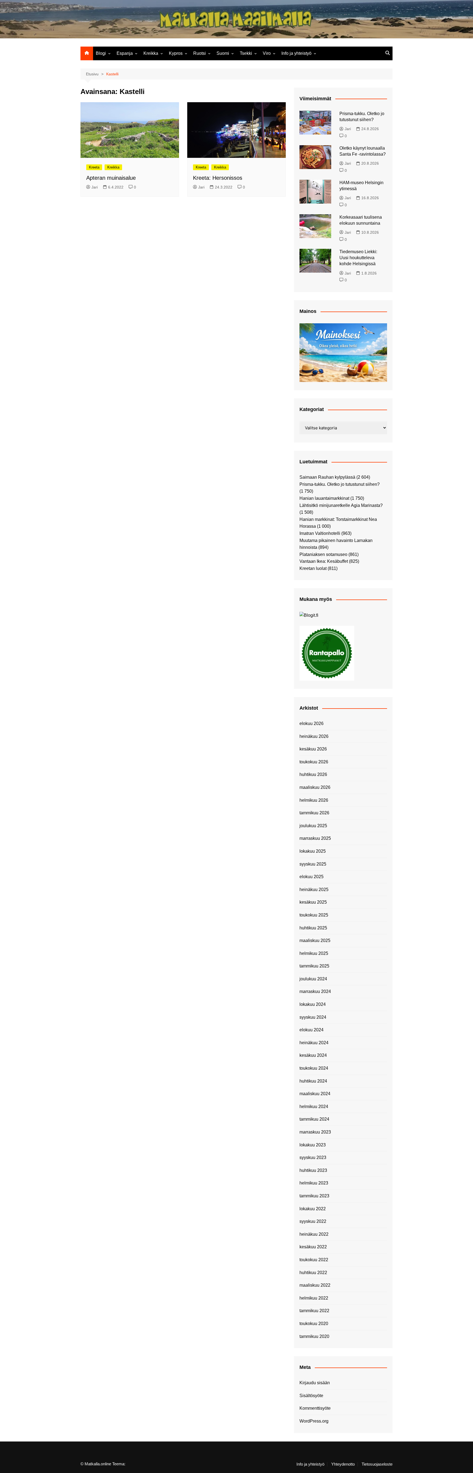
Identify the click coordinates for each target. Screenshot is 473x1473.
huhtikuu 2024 (313, 1081)
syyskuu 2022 (312, 1221)
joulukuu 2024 (313, 979)
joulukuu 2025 (313, 825)
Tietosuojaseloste (377, 1464)
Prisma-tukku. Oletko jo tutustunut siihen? (339, 484)
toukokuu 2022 (313, 1259)
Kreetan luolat (313, 568)
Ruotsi (199, 53)
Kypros (176, 53)
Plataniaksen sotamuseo (323, 554)
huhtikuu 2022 (313, 1272)
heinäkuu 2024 (313, 1042)
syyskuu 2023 (312, 1157)
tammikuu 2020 (314, 1336)
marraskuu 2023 (315, 1132)
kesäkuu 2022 (313, 1246)
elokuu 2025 (311, 876)
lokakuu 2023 (312, 1145)
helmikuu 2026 (313, 800)
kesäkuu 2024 (313, 1055)
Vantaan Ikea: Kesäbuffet (323, 561)
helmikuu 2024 (313, 1106)
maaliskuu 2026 (314, 787)
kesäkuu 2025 (313, 902)
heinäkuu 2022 (313, 1234)
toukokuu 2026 (313, 762)
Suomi (223, 53)
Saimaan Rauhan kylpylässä (327, 477)
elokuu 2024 (311, 1029)
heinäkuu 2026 (313, 736)
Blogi (101, 53)
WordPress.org (313, 1421)
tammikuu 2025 (314, 966)
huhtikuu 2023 (313, 1170)
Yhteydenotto (343, 1464)
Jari (94, 187)
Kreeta (94, 167)
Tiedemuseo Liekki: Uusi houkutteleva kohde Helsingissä (358, 257)
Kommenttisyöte (315, 1408)
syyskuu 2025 (312, 864)
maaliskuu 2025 (314, 940)
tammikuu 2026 (314, 812)
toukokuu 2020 (313, 1323)
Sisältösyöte (311, 1395)
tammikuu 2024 (314, 1119)
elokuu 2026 (311, 723)
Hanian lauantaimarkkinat (324, 498)
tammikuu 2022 (314, 1310)
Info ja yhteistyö (296, 53)
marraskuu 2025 (315, 838)
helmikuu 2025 (313, 953)
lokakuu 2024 (312, 1004)
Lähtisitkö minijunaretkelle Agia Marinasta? (341, 505)
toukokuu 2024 (313, 1068)
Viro (267, 53)
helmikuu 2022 (313, 1298)
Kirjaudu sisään (314, 1382)
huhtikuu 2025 (313, 928)
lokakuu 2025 (312, 851)
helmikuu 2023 (313, 1183)
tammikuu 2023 (314, 1196)
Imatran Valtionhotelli (319, 533)
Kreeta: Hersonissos (217, 178)
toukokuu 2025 (313, 915)
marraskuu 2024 (315, 991)
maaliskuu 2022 (314, 1285)
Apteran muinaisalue (111, 178)
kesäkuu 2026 (313, 749)
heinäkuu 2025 (313, 889)
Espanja (125, 53)
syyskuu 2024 (312, 1017)
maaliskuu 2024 (314, 1093)
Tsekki (246, 53)
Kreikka (150, 53)
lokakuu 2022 (312, 1208)
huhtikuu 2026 (313, 774)
